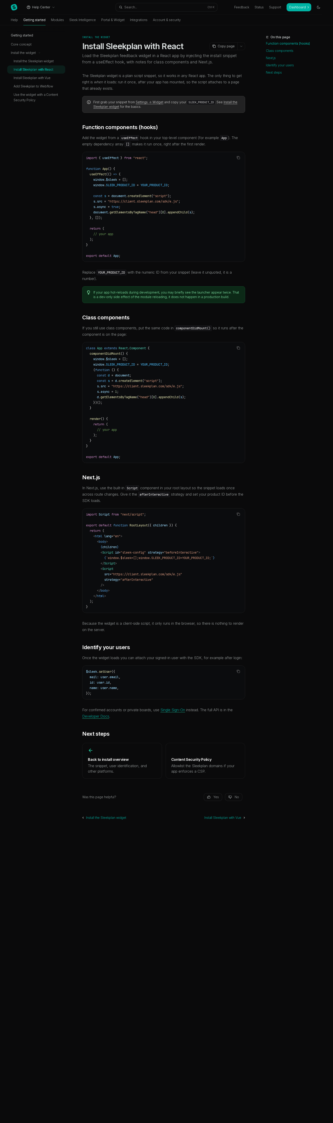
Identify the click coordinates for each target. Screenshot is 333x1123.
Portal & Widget (113, 20)
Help (14, 20)
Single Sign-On (172, 710)
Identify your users (280, 65)
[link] (122, 761)
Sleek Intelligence (82, 20)
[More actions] (241, 46)
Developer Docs (95, 716)
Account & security (167, 20)
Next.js (271, 58)
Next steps (274, 72)
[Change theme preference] (318, 7)
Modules (57, 20)
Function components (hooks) (288, 43)
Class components (279, 51)
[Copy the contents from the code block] (238, 158)
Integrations (138, 20)
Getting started (34, 20)
